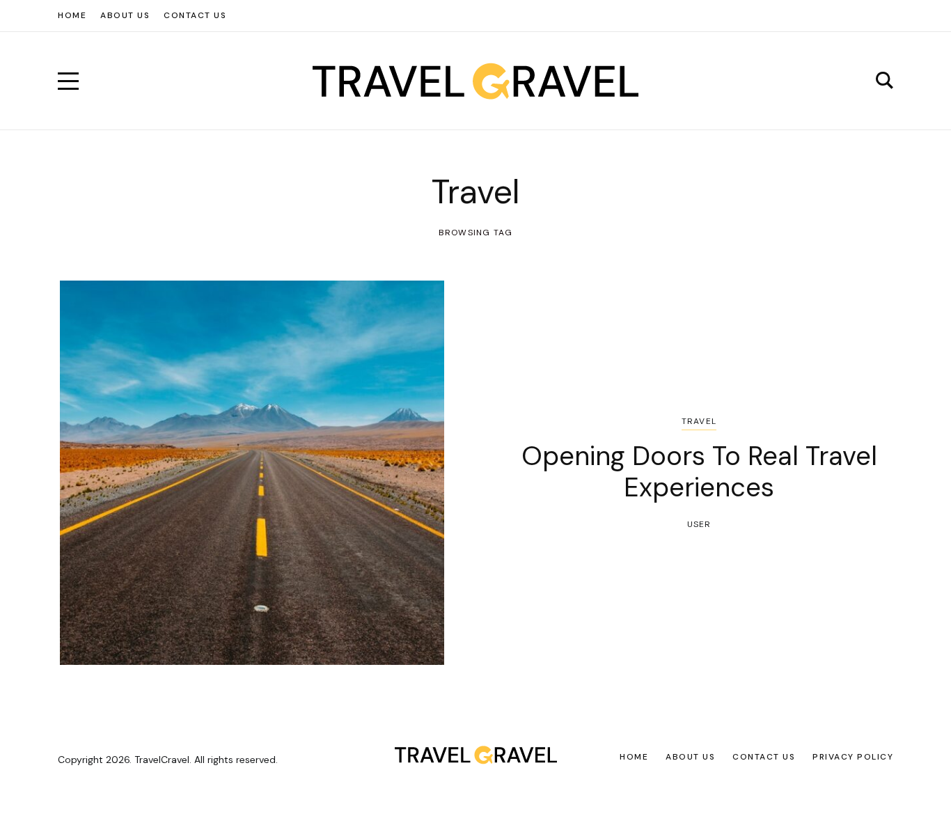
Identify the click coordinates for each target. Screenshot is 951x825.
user (699, 524)
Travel (699, 421)
